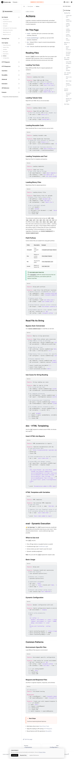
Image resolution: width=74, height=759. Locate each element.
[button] (11, 17)
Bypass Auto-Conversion (68, 48)
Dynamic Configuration (68, 85)
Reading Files (67, 13)
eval (28, 46)
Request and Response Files (68, 100)
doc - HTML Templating (67, 58)
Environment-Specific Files (68, 95)
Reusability (49, 731)
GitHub (65, 754)
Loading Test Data (69, 16)
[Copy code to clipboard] (55, 77)
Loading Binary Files (68, 35)
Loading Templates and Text (68, 31)
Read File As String (67, 43)
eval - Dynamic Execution (67, 73)
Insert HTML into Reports (68, 62)
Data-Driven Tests (44, 726)
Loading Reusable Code (68, 25)
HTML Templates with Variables (68, 68)
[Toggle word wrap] (52, 107)
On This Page (67, 10)
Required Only (23, 755)
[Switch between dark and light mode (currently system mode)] (72, 2)
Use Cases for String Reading (68, 54)
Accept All (14, 755)
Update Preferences (34, 755)
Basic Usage (68, 80)
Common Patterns (66, 89)
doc (28, 42)
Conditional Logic (43, 546)
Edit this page (28, 739)
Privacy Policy (42, 752)
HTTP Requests (48, 728)
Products (15, 2)
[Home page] (24, 6)
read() (28, 33)
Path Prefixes (68, 39)
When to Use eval (68, 77)
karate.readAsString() (33, 38)
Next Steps (66, 104)
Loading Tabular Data (68, 20)
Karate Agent (6, 754)
